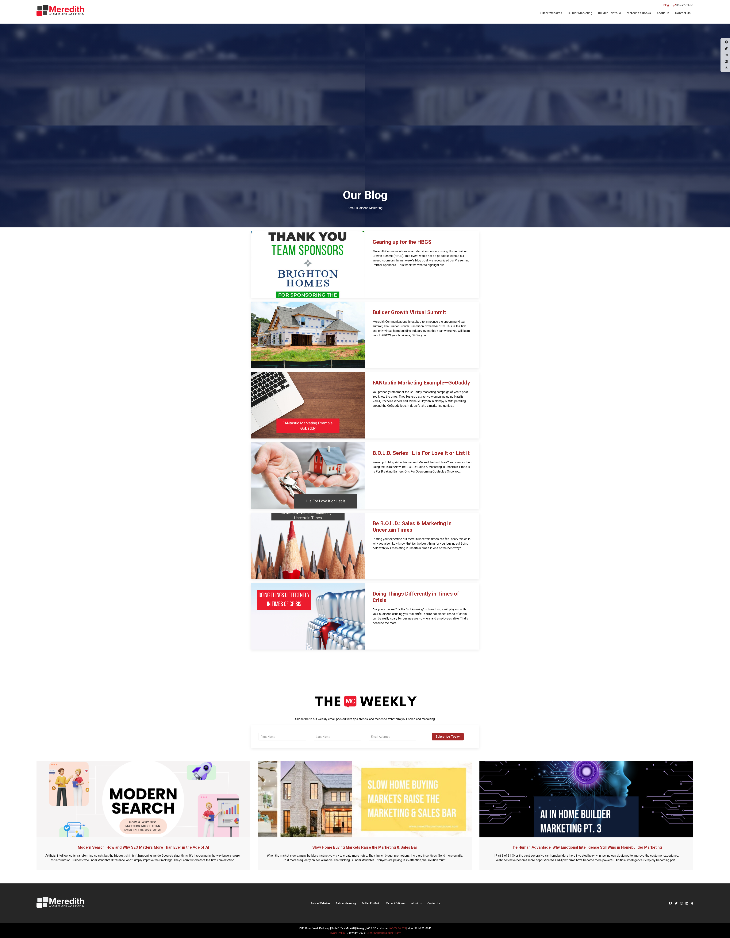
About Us (663, 13)
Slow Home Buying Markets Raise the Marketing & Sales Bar (364, 847)
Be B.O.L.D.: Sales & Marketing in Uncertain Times (412, 526)
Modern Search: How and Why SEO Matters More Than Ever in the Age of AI (143, 847)
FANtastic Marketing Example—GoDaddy (421, 383)
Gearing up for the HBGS (402, 242)
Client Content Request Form (384, 932)
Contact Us (683, 13)
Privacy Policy (337, 932)
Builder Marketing (580, 13)
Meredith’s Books (639, 13)
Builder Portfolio (609, 13)
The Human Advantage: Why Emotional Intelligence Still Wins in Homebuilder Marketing (586, 847)
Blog (666, 5)
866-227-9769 (685, 5)
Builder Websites (550, 13)
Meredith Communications (60, 11)
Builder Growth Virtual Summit (409, 312)
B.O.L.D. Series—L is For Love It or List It (421, 453)
